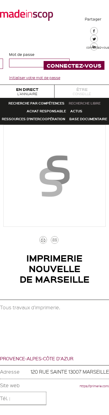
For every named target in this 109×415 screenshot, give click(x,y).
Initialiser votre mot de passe (34, 77)
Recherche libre (54, 129)
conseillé (82, 94)
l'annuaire (27, 94)
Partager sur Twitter (93, 54)
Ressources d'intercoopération (54, 159)
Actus (85, 144)
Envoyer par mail (62, 302)
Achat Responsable (43, 144)
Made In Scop (26, 15)
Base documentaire (54, 174)
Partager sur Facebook (93, 35)
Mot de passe (22, 54)
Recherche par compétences (54, 114)
